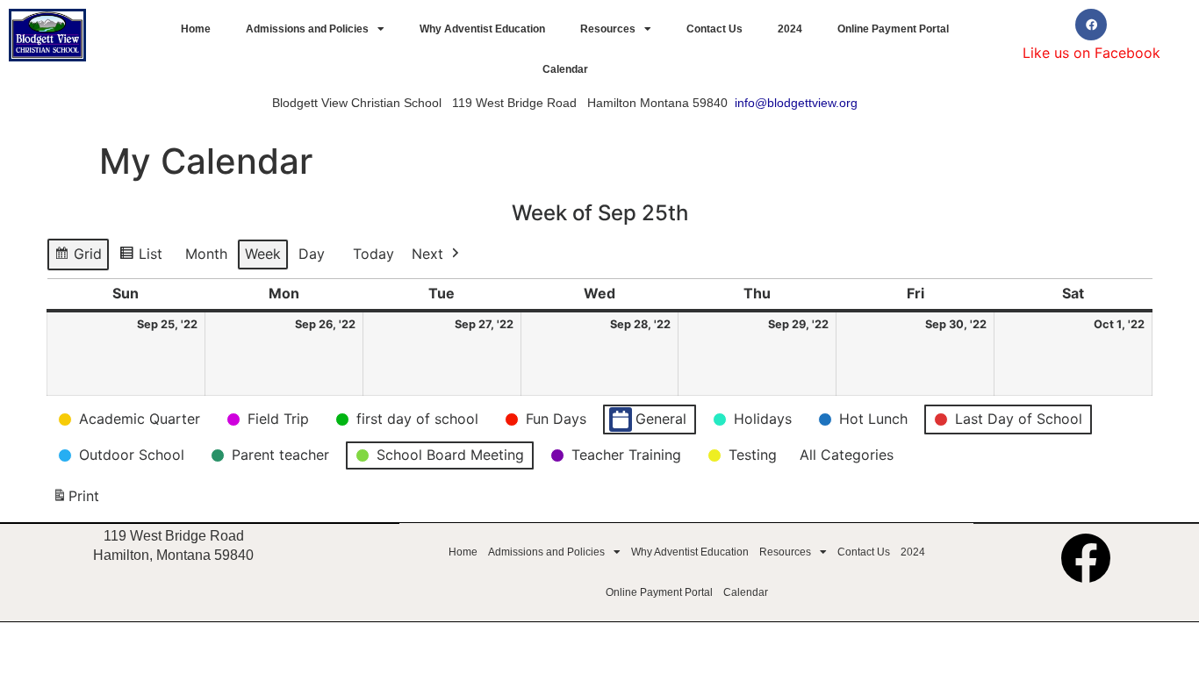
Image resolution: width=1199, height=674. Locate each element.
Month (206, 253)
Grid (79, 258)
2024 (790, 29)
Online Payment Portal (893, 29)
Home (196, 29)
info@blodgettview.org (796, 103)
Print (75, 501)
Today (373, 253)
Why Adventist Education (482, 29)
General (660, 418)
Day (311, 253)
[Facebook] (1091, 24)
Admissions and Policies (307, 29)
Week (263, 253)
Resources (607, 29)
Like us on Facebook (1091, 52)
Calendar (565, 69)
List (144, 258)
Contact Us (714, 29)
